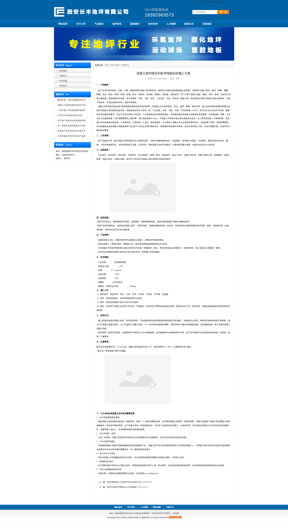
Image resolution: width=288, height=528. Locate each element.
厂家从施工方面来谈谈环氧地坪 (72, 110)
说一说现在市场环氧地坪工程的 (72, 126)
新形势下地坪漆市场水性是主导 (72, 131)
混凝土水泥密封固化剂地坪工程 (72, 105)
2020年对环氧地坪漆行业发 (70, 115)
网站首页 (203, 2)
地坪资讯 (117, 23)
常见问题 (63, 81)
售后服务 (63, 71)
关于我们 (131, 507)
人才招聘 (171, 23)
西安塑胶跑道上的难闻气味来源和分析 (124, 482)
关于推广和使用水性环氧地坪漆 (72, 120)
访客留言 (207, 23)
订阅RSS (170, 507)
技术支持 (153, 23)
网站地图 (212, 2)
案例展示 (135, 23)
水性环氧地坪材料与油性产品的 (72, 136)
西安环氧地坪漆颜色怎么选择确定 (122, 487)
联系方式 (220, 2)
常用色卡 (63, 86)
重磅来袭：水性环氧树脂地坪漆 (72, 100)
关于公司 (81, 23)
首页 (107, 65)
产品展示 (99, 23)
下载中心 (63, 76)
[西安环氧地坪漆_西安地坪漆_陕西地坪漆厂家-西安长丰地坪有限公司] (144, 59)
